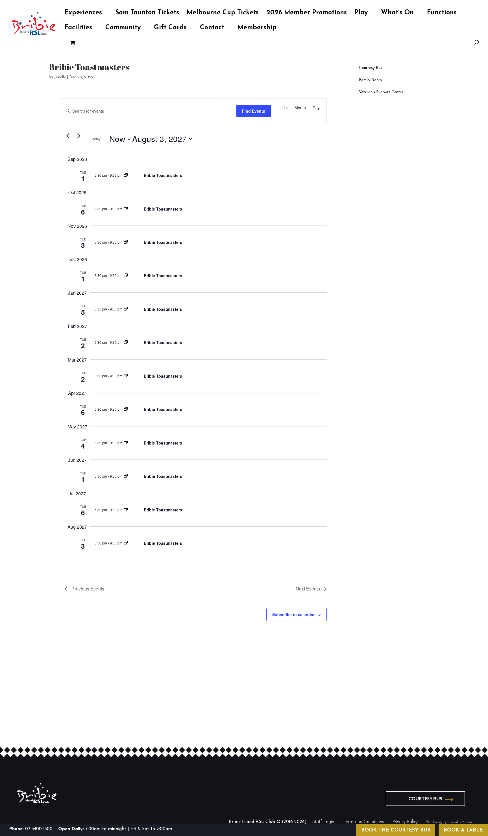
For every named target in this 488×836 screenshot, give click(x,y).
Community (123, 28)
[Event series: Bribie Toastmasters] (126, 175)
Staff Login (323, 822)
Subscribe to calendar (293, 614)
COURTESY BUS (425, 798)
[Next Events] (79, 135)
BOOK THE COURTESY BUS (395, 830)
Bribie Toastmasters (163, 175)
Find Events (253, 111)
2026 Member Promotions (306, 13)
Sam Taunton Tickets (147, 13)
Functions (442, 13)
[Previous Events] (68, 135)
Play (361, 13)
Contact (212, 28)
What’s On (397, 13)
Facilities (78, 28)
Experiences (83, 13)
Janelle (60, 77)
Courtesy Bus (370, 68)
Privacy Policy (405, 822)
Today (96, 138)
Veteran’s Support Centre (381, 92)
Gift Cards (170, 28)
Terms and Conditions (363, 822)
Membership (257, 28)
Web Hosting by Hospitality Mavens (449, 822)
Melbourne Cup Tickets (223, 13)
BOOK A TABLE (463, 830)
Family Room (370, 80)
